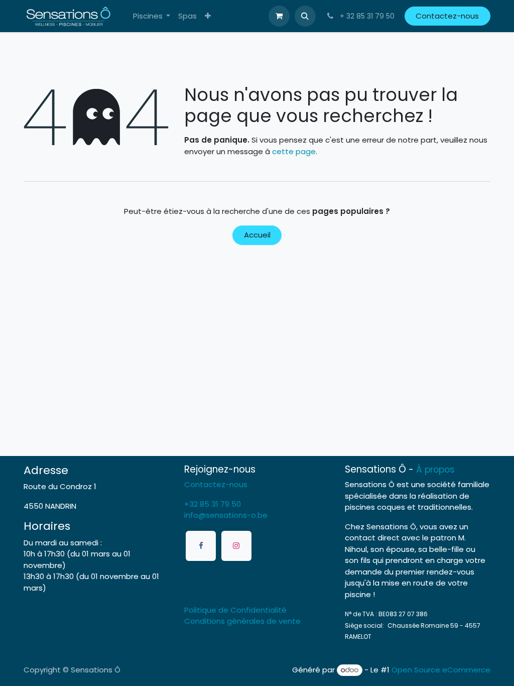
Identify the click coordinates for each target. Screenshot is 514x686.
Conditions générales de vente (242, 621)
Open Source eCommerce (441, 669)
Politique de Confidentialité (235, 610)
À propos (435, 470)
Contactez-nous (447, 16)
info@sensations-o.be (226, 515)
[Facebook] (201, 546)
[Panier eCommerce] (279, 16)
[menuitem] (152, 16)
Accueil (257, 235)
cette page (294, 151)
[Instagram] (236, 546)
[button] (305, 16)
